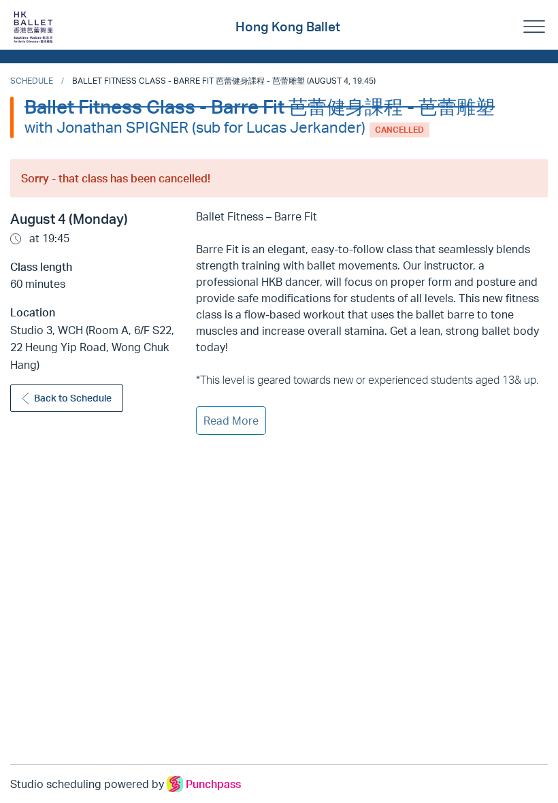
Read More (231, 420)
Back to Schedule (73, 398)
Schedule (31, 81)
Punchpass (213, 784)
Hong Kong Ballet (287, 26)
